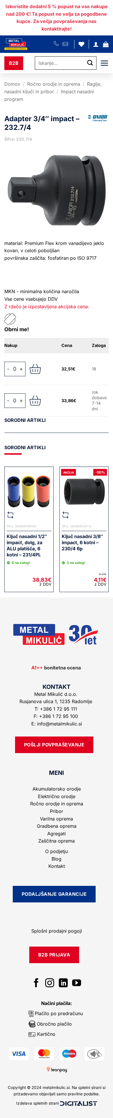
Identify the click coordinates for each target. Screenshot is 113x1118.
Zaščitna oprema (56, 841)
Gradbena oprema (56, 826)
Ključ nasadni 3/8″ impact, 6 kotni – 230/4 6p (82, 542)
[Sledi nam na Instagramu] (49, 984)
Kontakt (56, 866)
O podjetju (56, 851)
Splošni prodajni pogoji (56, 931)
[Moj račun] (96, 44)
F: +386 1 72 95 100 (56, 716)
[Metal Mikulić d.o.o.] (29, 44)
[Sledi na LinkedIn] (63, 984)
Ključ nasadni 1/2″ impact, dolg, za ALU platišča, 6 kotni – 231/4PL (27, 545)
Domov (12, 84)
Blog (56, 859)
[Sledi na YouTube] (76, 984)
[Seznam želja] (81, 44)
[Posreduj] (90, 63)
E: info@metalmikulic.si (56, 724)
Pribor (56, 811)
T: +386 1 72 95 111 (56, 709)
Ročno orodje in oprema (53, 84)
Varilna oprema (56, 819)
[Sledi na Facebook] (36, 984)
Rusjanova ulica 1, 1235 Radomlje (56, 701)
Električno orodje (56, 796)
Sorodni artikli (25, 420)
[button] (106, 44)
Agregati (56, 833)
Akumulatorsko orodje (56, 789)
